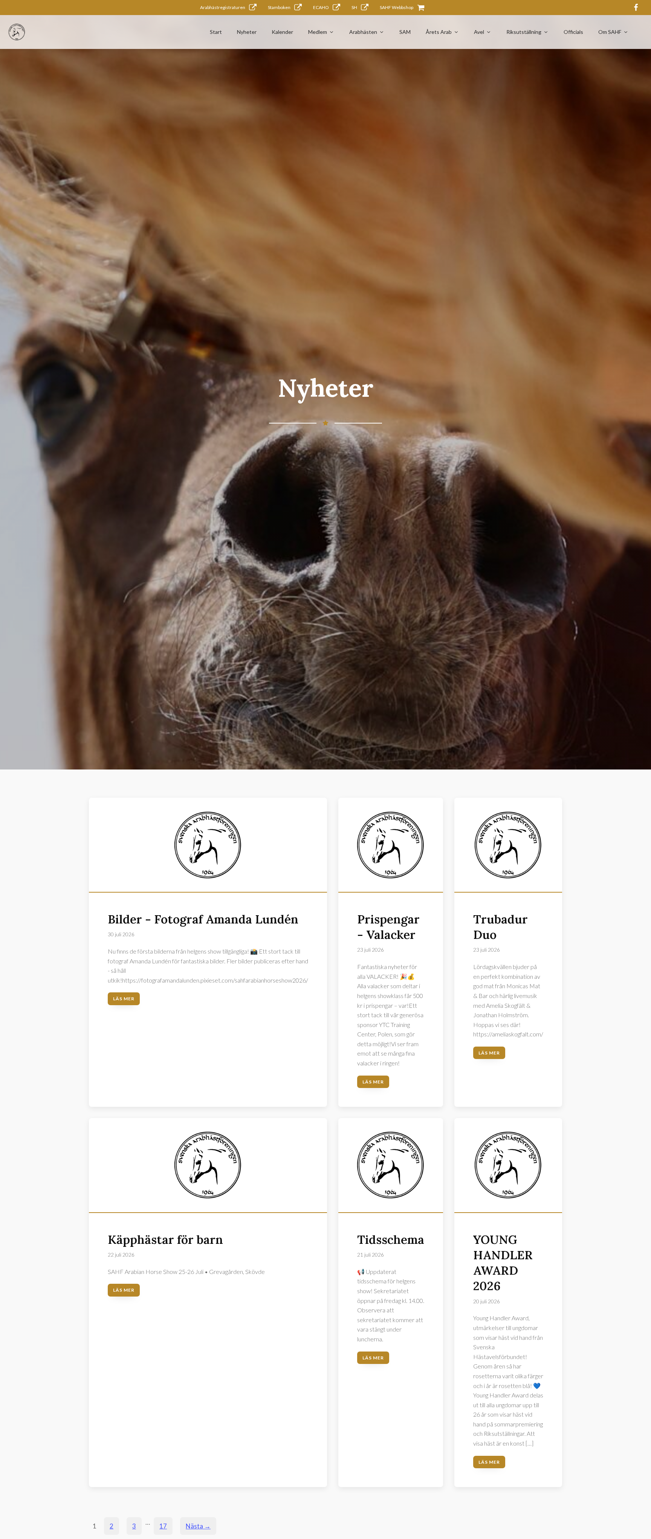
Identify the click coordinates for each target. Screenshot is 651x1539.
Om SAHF (609, 32)
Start (216, 32)
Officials (573, 32)
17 (163, 1526)
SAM (405, 32)
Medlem (317, 32)
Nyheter (247, 32)
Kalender (282, 32)
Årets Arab (439, 32)
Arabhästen (363, 32)
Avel (479, 32)
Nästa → (198, 1526)
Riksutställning (523, 32)
